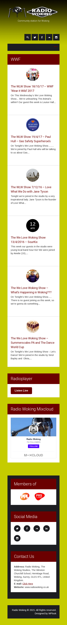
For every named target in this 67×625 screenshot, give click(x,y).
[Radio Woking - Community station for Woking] (33, 15)
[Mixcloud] (49, 37)
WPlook (52, 613)
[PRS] (40, 500)
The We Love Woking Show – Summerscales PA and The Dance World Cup (32, 343)
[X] (35, 37)
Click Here (27, 583)
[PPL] (25, 500)
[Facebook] (42, 37)
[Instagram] (56, 37)
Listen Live (21, 390)
